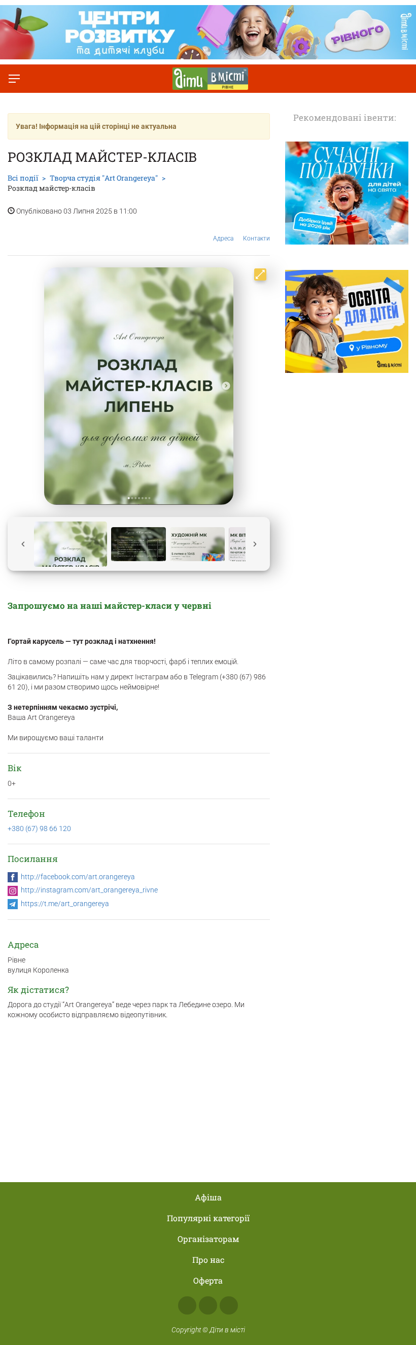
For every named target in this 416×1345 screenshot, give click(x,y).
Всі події (23, 178)
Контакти (256, 238)
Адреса (223, 238)
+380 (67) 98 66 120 (39, 828)
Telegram (229, 1305)
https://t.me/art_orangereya (65, 904)
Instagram (208, 1305)
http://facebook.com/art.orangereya (78, 877)
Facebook (187, 1305)
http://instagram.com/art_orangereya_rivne (89, 890)
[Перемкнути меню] (14, 78)
